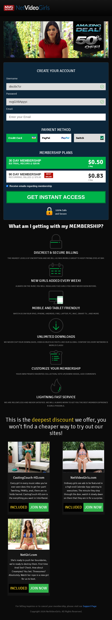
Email (9, 108)
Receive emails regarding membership (30, 186)
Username (12, 78)
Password (11, 93)
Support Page (90, 606)
